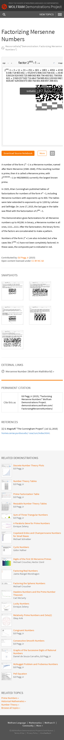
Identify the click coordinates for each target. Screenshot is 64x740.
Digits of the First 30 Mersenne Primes (32, 559)
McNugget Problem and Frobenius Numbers (35, 664)
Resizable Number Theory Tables (30, 503)
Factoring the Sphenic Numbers (29, 583)
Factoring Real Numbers (25, 570)
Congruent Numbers (23, 630)
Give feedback (45, 733)
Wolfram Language (34, 3)
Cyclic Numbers (21, 547)
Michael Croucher (22, 562)
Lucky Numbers (21, 603)
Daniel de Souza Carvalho (26, 656)
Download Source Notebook (18, 153)
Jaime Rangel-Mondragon (26, 573)
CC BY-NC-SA (37, 260)
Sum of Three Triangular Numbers (30, 514)
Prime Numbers (9, 698)
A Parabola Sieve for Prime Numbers (31, 523)
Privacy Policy (32, 733)
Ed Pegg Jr (23, 257)
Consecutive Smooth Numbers (28, 640)
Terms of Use (19, 733)
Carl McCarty (19, 597)
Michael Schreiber (22, 539)
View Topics (46, 14)
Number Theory (9, 704)
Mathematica (52, 3)
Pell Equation (20, 673)
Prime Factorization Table (26, 494)
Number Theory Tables (25, 481)
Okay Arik (18, 618)
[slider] (47, 65)
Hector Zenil (38, 562)
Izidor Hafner (19, 550)
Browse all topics (10, 707)
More (42, 153)
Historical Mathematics (12, 701)
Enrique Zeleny (21, 526)
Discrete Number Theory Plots (28, 465)
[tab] (12, 290)
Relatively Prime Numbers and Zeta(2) (32, 615)
